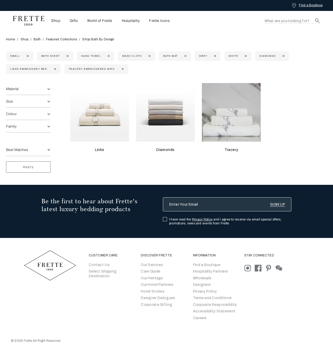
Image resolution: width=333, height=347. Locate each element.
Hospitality (131, 21)
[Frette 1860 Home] (26, 21)
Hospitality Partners (210, 271)
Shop (24, 39)
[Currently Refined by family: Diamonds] (282, 56)
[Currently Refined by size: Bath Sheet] (67, 56)
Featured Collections (61, 39)
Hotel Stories (152, 291)
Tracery (231, 150)
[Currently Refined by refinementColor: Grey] (214, 56)
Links (99, 150)
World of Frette (99, 21)
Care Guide (150, 271)
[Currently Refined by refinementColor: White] (245, 56)
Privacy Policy (202, 219)
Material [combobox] (12, 89)
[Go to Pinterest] (270, 268)
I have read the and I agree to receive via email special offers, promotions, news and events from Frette (225, 221)
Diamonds (165, 150)
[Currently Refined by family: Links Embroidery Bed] (54, 69)
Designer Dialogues (158, 298)
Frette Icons (159, 21)
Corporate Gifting (156, 305)
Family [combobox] (11, 126)
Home (10, 39)
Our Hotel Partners (157, 285)
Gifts (74, 21)
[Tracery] (231, 112)
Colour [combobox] (11, 114)
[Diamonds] (165, 112)
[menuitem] (54, 20)
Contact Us (99, 265)
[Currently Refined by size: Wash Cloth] (148, 56)
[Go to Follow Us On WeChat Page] (280, 268)
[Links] (99, 112)
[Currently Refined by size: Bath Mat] (184, 56)
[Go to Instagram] (249, 268)
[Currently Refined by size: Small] (27, 56)
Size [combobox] (9, 101)
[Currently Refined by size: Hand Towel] (108, 56)
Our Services (152, 265)
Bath (37, 39)
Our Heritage (152, 278)
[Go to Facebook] (260, 268)
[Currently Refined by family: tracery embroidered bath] (122, 69)
